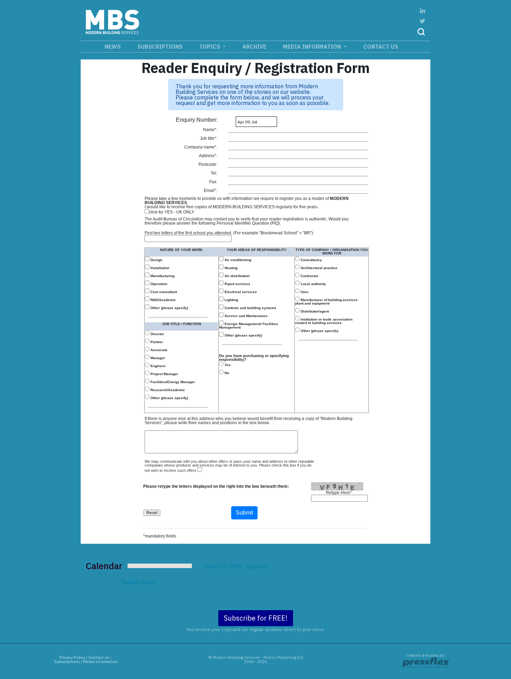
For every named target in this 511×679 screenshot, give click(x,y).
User (304, 292)
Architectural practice (319, 268)
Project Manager (163, 374)
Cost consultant (163, 292)
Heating (230, 268)
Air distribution (237, 276)
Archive (254, 46)
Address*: (208, 155)
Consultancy (311, 260)
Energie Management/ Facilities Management (248, 325)
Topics (210, 46)
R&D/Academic (162, 300)
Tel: (214, 173)
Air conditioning (237, 260)
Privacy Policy (72, 657)
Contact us (380, 46)
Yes (227, 365)
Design (155, 260)
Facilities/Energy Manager (172, 382)
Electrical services (240, 292)
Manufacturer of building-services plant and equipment (326, 301)
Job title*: (209, 138)
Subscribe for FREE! (255, 618)
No (226, 373)
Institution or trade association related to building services (323, 321)
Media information (312, 46)
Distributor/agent (314, 311)
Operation (158, 284)
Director (156, 334)
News (113, 46)
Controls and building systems (250, 308)
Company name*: (201, 147)
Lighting (231, 300)
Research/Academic (167, 390)
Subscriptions (159, 46)
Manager (157, 358)
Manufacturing (162, 276)
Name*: (210, 129)
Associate (158, 350)
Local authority (313, 284)
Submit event (139, 582)
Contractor (309, 276)
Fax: (213, 181)
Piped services (237, 284)
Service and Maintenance (246, 316)
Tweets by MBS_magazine (235, 566)
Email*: (211, 190)
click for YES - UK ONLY (171, 212)
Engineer (157, 366)
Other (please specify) (168, 308)
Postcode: (208, 164)
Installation (159, 268)
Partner (156, 342)
